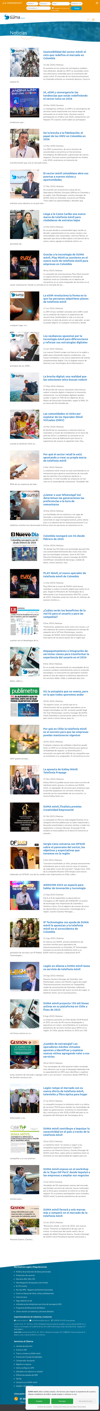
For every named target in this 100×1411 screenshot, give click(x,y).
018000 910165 (59, 1320)
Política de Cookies (44, 1406)
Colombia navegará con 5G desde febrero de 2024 (64, 537)
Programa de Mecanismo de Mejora (30, 1307)
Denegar (62, 1401)
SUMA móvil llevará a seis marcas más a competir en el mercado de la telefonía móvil (65, 1213)
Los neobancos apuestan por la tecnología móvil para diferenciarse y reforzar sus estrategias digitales (65, 339)
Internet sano (21, 1297)
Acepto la (60, 9)
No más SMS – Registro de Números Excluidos (34, 1289)
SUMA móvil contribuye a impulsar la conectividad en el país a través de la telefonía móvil (66, 1132)
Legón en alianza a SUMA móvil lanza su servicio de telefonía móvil (66, 967)
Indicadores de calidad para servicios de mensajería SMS (39, 1304)
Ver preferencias (85, 1401)
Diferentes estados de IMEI (27, 1375)
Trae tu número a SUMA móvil (28, 1353)
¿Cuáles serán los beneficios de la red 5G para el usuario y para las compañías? (64, 613)
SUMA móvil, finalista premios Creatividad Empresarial (62, 808)
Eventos (60, 105)
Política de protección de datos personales (33, 1271)
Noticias (60, 65)
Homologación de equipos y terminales (32, 1282)
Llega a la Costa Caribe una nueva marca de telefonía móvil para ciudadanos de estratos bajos (64, 217)
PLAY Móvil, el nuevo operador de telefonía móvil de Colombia (64, 574)
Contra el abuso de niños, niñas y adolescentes (35, 1293)
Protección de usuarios (25, 1275)
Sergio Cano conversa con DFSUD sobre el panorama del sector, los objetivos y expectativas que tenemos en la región (64, 848)
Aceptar (39, 1401)
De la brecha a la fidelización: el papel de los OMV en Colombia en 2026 (64, 136)
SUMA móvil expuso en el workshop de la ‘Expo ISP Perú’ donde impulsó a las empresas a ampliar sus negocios (66, 1172)
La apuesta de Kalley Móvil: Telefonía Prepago (60, 771)
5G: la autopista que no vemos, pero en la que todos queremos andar (65, 693)
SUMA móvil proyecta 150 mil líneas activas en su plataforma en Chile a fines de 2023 (66, 1006)
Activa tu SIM (21, 1349)
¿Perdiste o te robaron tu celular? (29, 1371)
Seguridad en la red (24, 1300)
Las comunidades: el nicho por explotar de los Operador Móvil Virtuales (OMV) (63, 417)
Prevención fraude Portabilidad (29, 1357)
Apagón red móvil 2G (24, 1386)
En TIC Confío (21, 1286)
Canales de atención (24, 1346)
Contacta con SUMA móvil (26, 1382)
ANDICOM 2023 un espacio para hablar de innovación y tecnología (64, 886)
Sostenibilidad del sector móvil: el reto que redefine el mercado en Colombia (64, 55)
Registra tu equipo (23, 1364)
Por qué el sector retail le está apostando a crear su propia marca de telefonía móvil (64, 457)
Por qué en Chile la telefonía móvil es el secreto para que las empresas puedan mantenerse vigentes (65, 732)
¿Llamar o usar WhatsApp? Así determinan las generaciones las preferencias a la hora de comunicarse (63, 499)
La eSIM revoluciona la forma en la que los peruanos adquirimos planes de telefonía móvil (66, 298)
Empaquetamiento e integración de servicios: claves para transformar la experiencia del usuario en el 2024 (66, 654)
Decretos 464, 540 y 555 (25, 1279)
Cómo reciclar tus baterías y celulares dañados (35, 1311)
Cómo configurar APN (25, 1367)
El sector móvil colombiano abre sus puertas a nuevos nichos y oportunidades (65, 176)
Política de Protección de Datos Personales (69, 1406)
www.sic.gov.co (22, 1320)
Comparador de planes (25, 1360)
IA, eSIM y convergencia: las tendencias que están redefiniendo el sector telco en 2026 (65, 95)
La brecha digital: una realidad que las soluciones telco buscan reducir (65, 378)
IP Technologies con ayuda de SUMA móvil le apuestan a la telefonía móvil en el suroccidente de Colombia (66, 927)
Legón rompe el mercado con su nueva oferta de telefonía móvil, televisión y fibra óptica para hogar (65, 1091)
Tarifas (18, 1378)
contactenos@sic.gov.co (41, 1320)
